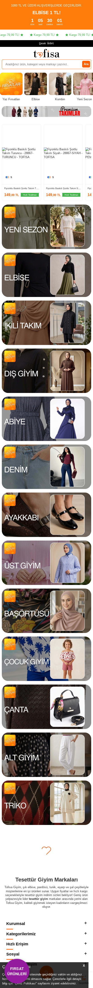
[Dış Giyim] (46, 371)
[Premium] (46, 111)
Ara (86, 64)
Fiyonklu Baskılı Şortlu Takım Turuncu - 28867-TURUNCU (21, 188)
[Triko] (46, 803)
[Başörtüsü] (46, 611)
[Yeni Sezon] (46, 227)
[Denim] (46, 467)
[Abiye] (46, 419)
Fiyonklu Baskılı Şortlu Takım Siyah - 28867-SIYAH (63, 188)
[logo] (46, 53)
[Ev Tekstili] (46, 851)
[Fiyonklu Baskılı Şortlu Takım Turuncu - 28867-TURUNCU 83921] (21, 153)
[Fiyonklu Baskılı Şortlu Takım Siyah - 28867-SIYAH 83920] (63, 153)
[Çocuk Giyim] (46, 659)
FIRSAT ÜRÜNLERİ (17, 971)
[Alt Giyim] (46, 755)
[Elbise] (46, 275)
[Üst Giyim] (46, 563)
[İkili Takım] (46, 323)
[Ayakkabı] (46, 515)
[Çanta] (46, 707)
